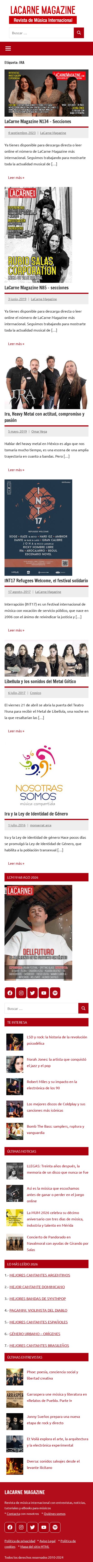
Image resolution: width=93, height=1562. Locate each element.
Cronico (35, 693)
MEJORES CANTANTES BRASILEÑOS (39, 1345)
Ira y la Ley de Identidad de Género (36, 814)
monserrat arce (40, 825)
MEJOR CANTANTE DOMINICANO (37, 1286)
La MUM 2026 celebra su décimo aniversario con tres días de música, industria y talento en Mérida (55, 1218)
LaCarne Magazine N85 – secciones (37, 287)
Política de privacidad (20, 1541)
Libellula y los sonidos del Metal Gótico (40, 681)
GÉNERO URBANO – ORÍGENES (34, 1333)
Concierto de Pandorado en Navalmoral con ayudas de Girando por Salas (57, 1243)
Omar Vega (39, 431)
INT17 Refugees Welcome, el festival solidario (46, 580)
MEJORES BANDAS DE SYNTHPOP (37, 1298)
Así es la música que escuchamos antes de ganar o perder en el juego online (55, 1194)
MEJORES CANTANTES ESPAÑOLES (38, 1322)
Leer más (15, 177)
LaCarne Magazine (53, 133)
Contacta (13, 1513)
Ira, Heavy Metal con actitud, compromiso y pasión (44, 417)
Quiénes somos (54, 1513)
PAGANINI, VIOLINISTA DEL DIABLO (38, 1310)
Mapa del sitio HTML (34, 1546)
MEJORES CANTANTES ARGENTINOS (39, 1275)
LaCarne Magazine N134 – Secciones (38, 121)
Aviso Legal (48, 1541)
